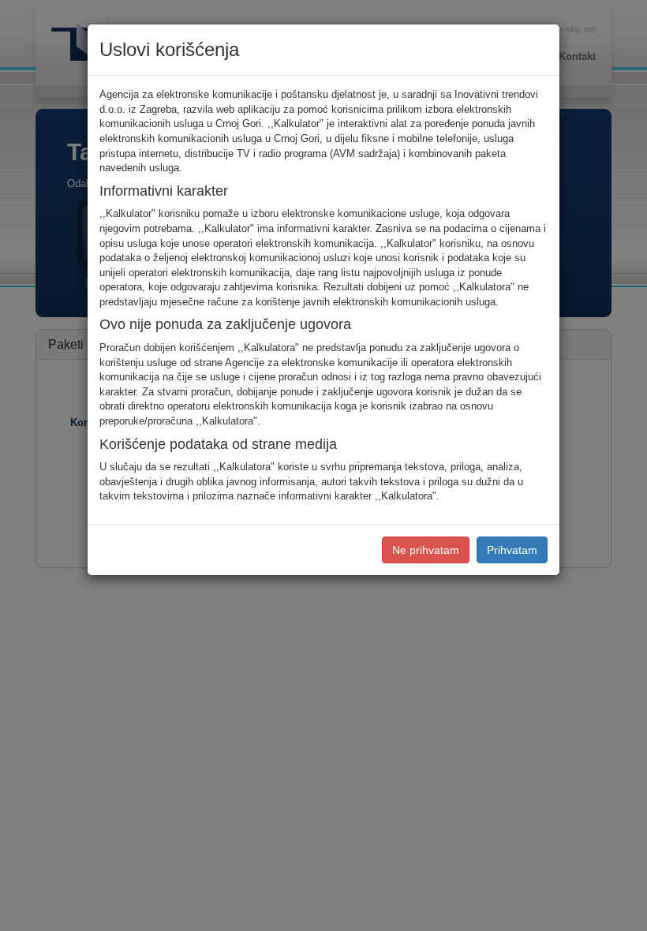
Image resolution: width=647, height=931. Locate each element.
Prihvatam (512, 550)
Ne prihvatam (425, 550)
